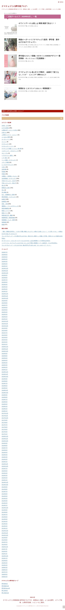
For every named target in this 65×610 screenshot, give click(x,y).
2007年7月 (4, 572)
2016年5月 (4, 452)
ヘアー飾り (5, 157)
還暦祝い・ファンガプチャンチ (10, 206)
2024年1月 (4, 266)
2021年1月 (4, 344)
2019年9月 (4, 379)
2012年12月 (5, 530)
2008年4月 (4, 569)
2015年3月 (4, 475)
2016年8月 (4, 445)
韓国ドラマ (5, 213)
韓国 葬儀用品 (5, 208)
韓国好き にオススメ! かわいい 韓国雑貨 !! (35, 88)
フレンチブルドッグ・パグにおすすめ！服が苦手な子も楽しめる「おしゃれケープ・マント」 (26, 245)
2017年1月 (4, 434)
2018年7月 (4, 399)
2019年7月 (4, 383)
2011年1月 (4, 553)
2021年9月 (4, 328)
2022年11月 (5, 296)
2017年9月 (4, 420)
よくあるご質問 (6, 137)
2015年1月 (4, 480)
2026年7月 (4, 252)
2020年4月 (4, 362)
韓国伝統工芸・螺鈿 (7, 215)
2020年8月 (4, 356)
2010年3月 (4, 565)
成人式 (25, 46)
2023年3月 (4, 286)
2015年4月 (4, 473)
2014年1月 (4, 505)
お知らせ (36, 26)
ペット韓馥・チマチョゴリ (9, 160)
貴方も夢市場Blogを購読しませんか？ (14, 111)
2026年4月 (4, 259)
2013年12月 (5, 507)
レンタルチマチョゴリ (8, 164)
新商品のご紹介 (31, 46)
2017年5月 (4, 429)
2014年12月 (5, 482)
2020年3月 (4, 365)
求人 (33, 61)
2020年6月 (4, 358)
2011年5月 (4, 551)
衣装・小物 (44, 91)
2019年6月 (4, 385)
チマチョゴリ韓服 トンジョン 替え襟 (11, 148)
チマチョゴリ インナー (8, 146)
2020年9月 (4, 353)
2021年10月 (5, 326)
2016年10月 (5, 441)
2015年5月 (4, 471)
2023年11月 (5, 270)
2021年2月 (4, 342)
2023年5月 (4, 282)
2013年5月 (4, 519)
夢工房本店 (5, 590)
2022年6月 (4, 307)
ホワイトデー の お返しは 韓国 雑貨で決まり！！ (37, 23)
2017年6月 (4, 427)
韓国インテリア (6, 210)
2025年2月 (4, 263)
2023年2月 (4, 289)
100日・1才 (5, 125)
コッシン (4, 141)
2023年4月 (4, 284)
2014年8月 (4, 489)
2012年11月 (5, 533)
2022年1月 (4, 319)
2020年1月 (4, 369)
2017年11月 (5, 415)
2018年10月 (5, 392)
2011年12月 (5, 546)
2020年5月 (4, 360)
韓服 (36, 46)
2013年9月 (4, 510)
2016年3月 (4, 457)
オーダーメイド (42, 44)
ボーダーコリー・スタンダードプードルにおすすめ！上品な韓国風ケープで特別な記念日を (26, 240)
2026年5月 (4, 257)
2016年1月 (4, 461)
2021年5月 (4, 337)
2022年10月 (5, 298)
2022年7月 (4, 305)
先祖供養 (4, 169)
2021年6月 (4, 335)
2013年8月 (4, 512)
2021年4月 (4, 339)
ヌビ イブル (5, 153)
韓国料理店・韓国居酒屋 (8, 217)
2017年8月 (4, 422)
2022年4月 (4, 312)
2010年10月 (5, 556)
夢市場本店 (5, 583)
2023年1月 (4, 291)
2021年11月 (5, 323)
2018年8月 (4, 397)
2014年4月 (4, 498)
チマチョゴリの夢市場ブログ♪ (15, 6)
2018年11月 (5, 390)
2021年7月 (4, 333)
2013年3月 (4, 523)
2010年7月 (4, 558)
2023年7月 (4, 280)
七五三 (3, 167)
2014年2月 (4, 503)
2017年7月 (4, 425)
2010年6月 (4, 560)
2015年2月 (4, 477)
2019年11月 (5, 374)
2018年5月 (4, 404)
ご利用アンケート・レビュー (9, 134)
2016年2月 (4, 459)
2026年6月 (4, 254)
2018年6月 (4, 402)
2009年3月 (4, 567)
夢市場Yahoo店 (6, 588)
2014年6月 (4, 494)
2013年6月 (4, 517)
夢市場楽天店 (5, 586)
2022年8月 (4, 303)
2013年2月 (4, 526)
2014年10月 (5, 484)
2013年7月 (4, 514)
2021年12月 (5, 321)
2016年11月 (5, 438)
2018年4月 (4, 406)
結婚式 (55, 77)
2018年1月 (4, 411)
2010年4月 (4, 563)
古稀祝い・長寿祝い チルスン (9, 176)
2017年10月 (5, 418)
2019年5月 (4, 388)
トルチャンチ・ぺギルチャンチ (10, 151)
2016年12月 (5, 436)
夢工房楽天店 (5, 593)
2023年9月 (4, 275)
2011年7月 (4, 549)
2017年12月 (5, 413)
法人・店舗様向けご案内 (8, 194)
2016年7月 (4, 448)
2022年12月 (5, 293)
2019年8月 (4, 381)
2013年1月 (4, 528)
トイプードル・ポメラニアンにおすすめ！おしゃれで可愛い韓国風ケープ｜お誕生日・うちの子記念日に (29, 243)
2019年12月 (5, 372)
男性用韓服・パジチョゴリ (9, 197)
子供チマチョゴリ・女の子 (9, 180)
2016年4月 (4, 454)
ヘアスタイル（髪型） (8, 155)
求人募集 (4, 192)
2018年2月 (4, 408)
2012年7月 (4, 542)
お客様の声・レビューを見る (9, 130)
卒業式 (51, 44)
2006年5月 (4, 574)
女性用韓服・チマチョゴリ (43, 77)
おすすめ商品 (30, 26)
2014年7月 (4, 491)
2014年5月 (4, 496)
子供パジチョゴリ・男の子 (9, 183)
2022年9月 (4, 300)
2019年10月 (5, 376)
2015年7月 (4, 468)
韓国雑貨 (4, 222)
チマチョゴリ (5, 144)
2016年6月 (4, 450)
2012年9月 (4, 537)
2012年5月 (4, 544)
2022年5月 (4, 309)
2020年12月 (5, 346)
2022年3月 (4, 314)
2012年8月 (4, 540)
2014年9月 (4, 487)
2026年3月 (4, 261)
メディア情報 (5, 162)
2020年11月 (5, 349)
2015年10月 (5, 466)
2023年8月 (4, 277)
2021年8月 (4, 330)
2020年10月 (5, 351)
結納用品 (4, 201)
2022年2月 (4, 316)
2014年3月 (4, 500)
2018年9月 (4, 395)
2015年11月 (5, 464)
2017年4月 (4, 431)
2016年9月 (4, 443)
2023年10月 (5, 273)
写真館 (47, 44)
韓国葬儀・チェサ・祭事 (8, 220)
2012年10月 (5, 535)
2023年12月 (5, 268)
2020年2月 (4, 367)
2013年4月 (4, 521)
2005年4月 (4, 576)
